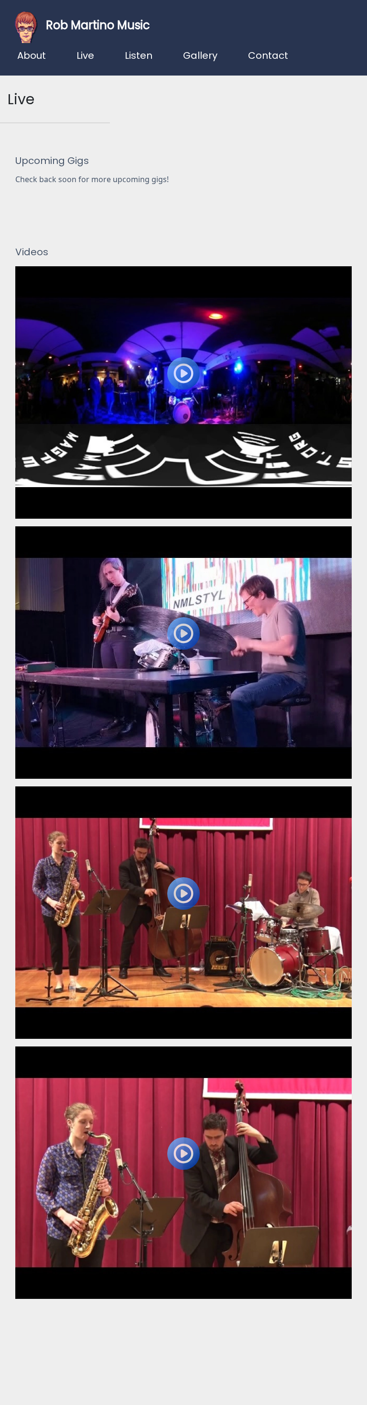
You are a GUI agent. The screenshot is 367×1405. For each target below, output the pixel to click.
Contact (268, 55)
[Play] (183, 392)
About (31, 55)
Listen (138, 55)
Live (85, 55)
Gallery (200, 55)
